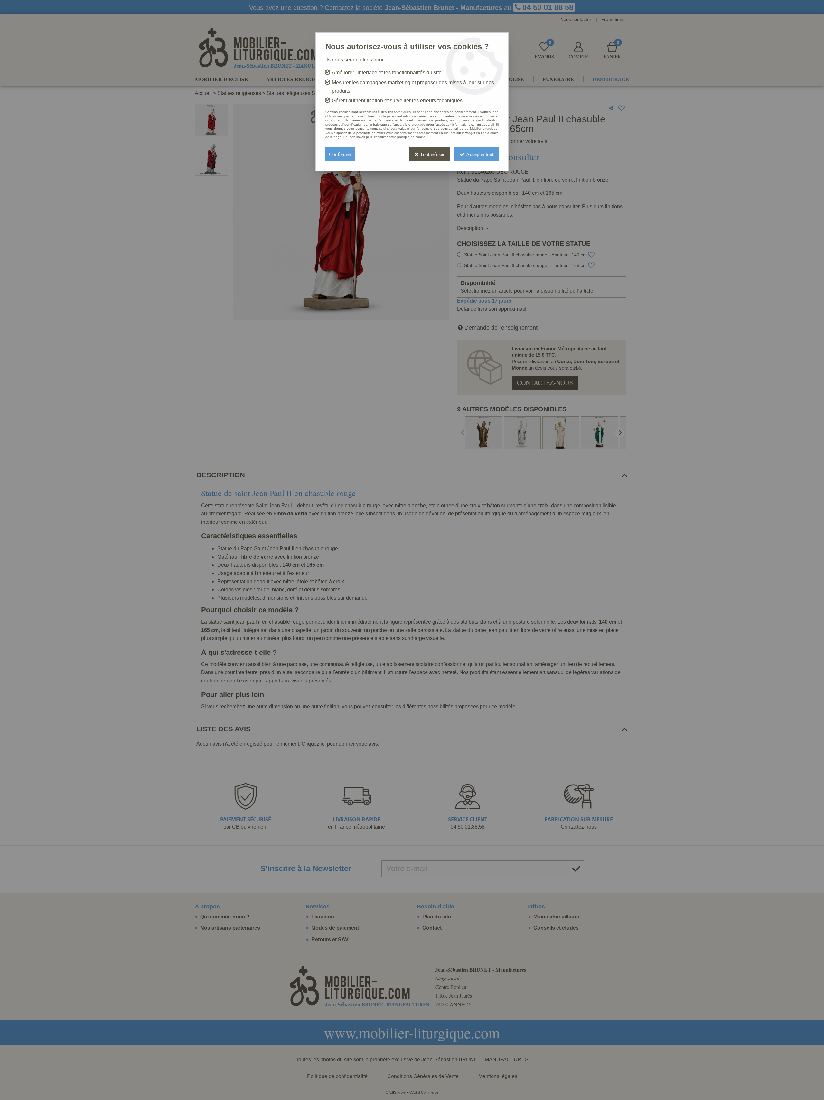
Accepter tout (479, 154)
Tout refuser (432, 154)
